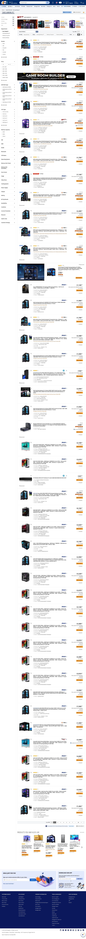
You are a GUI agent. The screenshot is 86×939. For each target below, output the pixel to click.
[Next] (81, 32)
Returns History (21, 902)
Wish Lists (20, 906)
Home (3, 10)
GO (36, 31)
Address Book (21, 904)
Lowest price (36, 56)
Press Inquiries (37, 906)
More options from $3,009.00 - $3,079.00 (77, 643)
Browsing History (22, 898)
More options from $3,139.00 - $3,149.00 (77, 609)
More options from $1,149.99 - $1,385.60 (77, 177)
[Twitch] (78, 930)
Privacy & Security (5, 904)
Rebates (53, 912)
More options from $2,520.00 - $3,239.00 (77, 576)
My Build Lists (21, 908)
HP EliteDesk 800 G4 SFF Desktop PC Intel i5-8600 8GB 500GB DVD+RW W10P (49, 477)
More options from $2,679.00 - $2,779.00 (77, 593)
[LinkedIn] (70, 930)
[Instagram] (68, 930)
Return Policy (4, 902)
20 (78, 822)
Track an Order (4, 898)
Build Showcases (55, 921)
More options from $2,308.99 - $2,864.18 (77, 338)
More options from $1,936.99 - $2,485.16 (77, 409)
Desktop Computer (6, 35)
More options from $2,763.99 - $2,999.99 (77, 559)
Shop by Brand (54, 910)
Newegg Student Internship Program (41, 902)
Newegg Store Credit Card (56, 919)
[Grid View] (81, 35)
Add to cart (79, 46)
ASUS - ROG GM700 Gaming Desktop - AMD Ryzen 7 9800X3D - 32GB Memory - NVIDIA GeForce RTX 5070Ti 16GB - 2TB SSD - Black (50, 544)
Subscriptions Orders (22, 913)
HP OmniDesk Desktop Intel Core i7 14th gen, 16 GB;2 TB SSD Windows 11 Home (63, 845)
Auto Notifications (22, 915)
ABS (69, 900)
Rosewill (70, 902)
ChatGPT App (54, 915)
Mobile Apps (54, 913)
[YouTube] (75, 930)
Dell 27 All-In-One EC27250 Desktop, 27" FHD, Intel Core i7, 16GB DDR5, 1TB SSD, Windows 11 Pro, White (39, 845)
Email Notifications (22, 912)
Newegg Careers (38, 908)
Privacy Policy (11, 932)
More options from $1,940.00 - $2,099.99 (77, 709)
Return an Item (4, 900)
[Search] (47, 3)
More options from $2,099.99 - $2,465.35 (77, 106)
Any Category (5, 31)
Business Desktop (6, 37)
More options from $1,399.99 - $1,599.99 (77, 88)
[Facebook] (63, 930)
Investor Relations (38, 898)
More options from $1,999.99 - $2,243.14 (77, 303)
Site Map (53, 908)
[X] (65, 930)
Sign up (33, 879)
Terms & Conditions (5, 932)
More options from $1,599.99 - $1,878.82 (77, 356)
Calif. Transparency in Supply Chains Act (28, 932)
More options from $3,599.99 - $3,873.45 (77, 693)
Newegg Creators (55, 906)
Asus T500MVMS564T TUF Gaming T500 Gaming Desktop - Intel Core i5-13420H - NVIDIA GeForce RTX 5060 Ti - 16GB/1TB (48, 287)
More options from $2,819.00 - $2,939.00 (77, 676)
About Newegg (37, 896)
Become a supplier (55, 896)
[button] (13, 2)
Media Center (37, 900)
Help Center (4, 896)
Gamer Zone (37, 904)
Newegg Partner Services (56, 902)
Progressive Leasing (55, 923)
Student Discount (55, 917)
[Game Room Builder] (51, 76)
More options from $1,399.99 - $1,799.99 (77, 809)
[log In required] (31, 40)
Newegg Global (71, 898)
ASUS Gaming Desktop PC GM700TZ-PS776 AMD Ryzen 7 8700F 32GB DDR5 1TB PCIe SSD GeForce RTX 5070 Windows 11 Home (49, 303)
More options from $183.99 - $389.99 (76, 372)
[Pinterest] (73, 930)
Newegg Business (72, 896)
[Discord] (81, 930)
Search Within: (22, 31)
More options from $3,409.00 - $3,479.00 (77, 626)
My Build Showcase (22, 910)
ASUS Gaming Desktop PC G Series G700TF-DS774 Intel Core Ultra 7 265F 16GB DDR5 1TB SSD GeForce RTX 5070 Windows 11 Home (50, 409)
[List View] (78, 35)
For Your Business (55, 900)
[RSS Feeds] (83, 12)
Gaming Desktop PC (6, 33)
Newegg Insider (38, 910)
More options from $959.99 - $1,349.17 (76, 287)
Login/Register (21, 896)
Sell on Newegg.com (55, 898)
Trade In (53, 925)
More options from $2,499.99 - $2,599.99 (77, 213)
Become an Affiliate (55, 904)
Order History (21, 900)
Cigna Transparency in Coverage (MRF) (9, 934)
